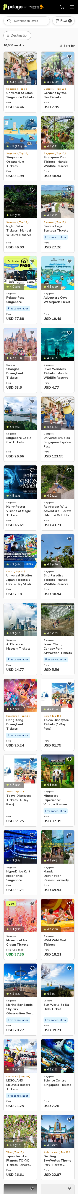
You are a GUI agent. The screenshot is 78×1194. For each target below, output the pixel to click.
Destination (19, 35)
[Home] (23, 7)
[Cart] (62, 6)
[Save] (32, 56)
